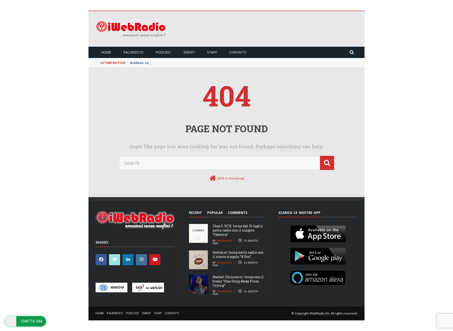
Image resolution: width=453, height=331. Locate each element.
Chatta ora (31, 321)
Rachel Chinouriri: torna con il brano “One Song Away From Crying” (238, 281)
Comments (237, 212)
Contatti (237, 52)
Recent (195, 212)
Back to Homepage (231, 178)
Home (106, 52)
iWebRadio (224, 240)
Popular (215, 212)
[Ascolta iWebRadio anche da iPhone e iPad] (318, 233)
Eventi (189, 52)
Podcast (163, 52)
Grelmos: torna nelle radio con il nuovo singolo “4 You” (238, 254)
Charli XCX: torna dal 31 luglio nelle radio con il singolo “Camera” (238, 230)
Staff (212, 52)
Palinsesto (133, 52)
